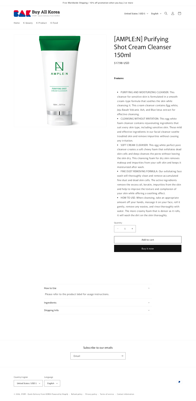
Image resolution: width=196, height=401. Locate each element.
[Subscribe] (122, 355)
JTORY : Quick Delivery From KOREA (36, 394)
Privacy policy (91, 394)
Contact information (125, 394)
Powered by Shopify (60, 394)
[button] (166, 13)
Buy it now (148, 248)
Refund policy (76, 394)
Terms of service (107, 394)
